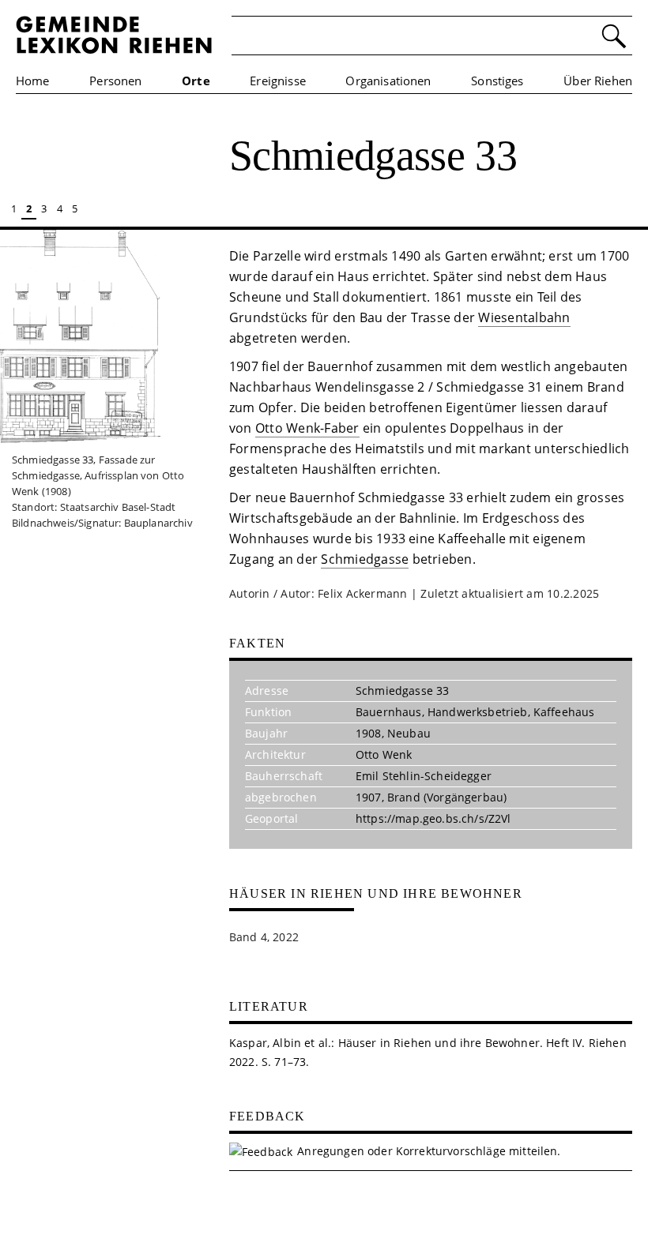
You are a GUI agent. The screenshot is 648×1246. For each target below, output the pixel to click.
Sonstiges (497, 80)
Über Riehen (597, 80)
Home (33, 80)
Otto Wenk (384, 754)
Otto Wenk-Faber (307, 428)
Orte (196, 80)
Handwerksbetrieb (478, 711)
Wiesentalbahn (524, 317)
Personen (115, 80)
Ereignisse (278, 80)
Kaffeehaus (564, 711)
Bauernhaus (389, 711)
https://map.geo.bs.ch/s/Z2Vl (433, 818)
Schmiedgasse (365, 559)
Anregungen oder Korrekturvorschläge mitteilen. (428, 1150)
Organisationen (388, 80)
